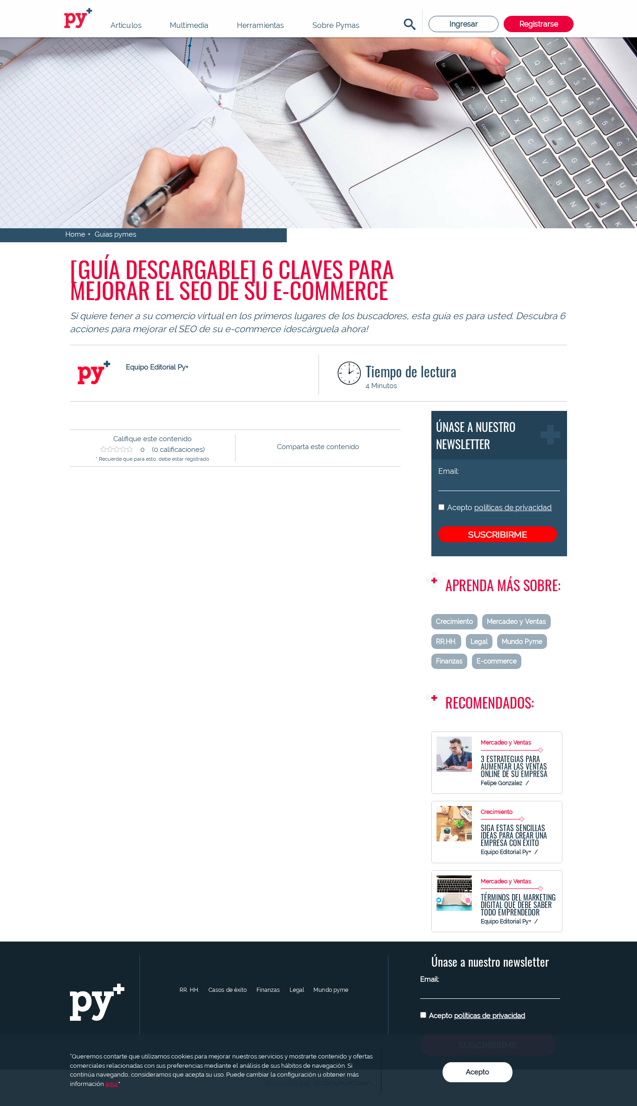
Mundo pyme (330, 990)
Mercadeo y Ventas (516, 621)
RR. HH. (189, 990)
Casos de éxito (227, 990)
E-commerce (497, 661)
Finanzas (449, 661)
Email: (448, 471)
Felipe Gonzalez (501, 783)
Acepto (499, 507)
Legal (479, 641)
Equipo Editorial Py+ (506, 852)
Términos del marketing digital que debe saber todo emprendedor (518, 905)
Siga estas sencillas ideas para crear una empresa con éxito (514, 835)
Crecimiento (454, 621)
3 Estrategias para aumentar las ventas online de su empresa (514, 766)
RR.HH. (446, 641)
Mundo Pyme (522, 641)
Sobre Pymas (336, 25)
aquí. (111, 1083)
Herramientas (260, 25)
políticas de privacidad (513, 507)
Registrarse (538, 24)
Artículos (126, 25)
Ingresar (464, 24)
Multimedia (189, 25)
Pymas (80, 19)
